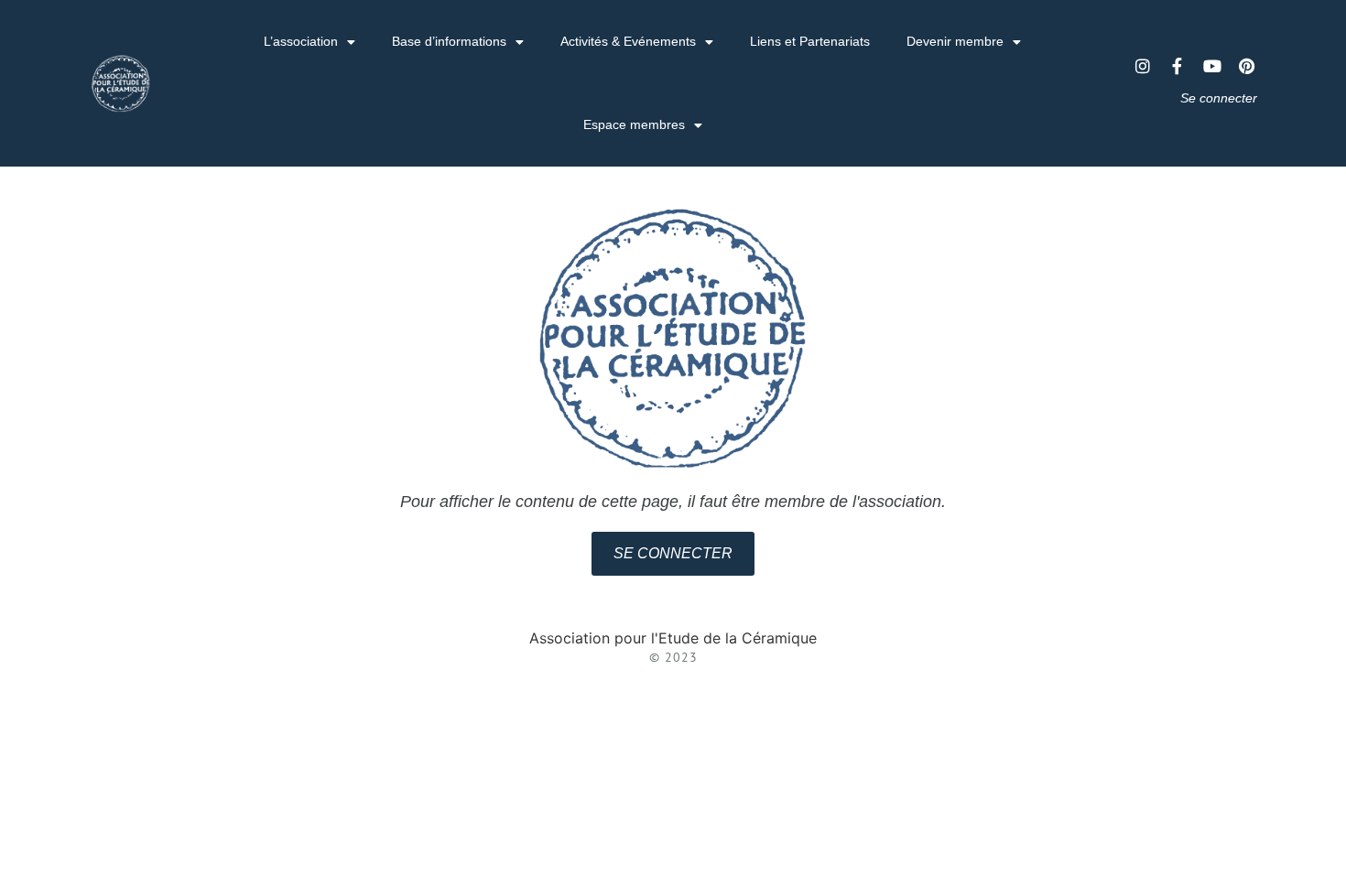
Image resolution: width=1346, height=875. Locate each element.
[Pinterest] (1247, 66)
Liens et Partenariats (810, 41)
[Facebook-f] (1177, 66)
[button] (673, 554)
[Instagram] (1142, 66)
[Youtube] (1212, 66)
